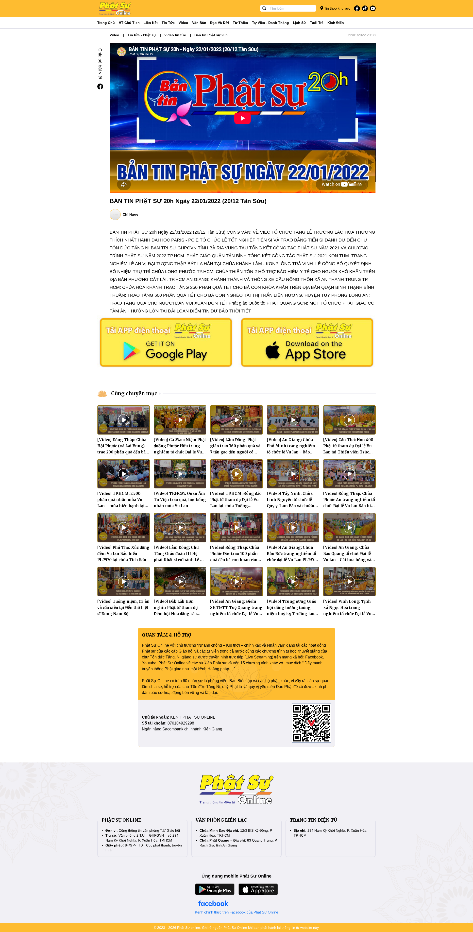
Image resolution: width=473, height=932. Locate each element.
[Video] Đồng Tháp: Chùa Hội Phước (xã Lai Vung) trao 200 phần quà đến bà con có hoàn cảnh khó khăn (121, 452)
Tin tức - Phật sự (142, 35)
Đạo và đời (219, 23)
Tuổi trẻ (316, 23)
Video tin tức (175, 35)
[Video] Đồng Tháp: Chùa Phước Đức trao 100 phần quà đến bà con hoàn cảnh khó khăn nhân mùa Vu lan (235, 559)
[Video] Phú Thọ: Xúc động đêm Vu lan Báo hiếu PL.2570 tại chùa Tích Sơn (123, 553)
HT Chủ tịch (129, 23)
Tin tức (168, 23)
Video (183, 23)
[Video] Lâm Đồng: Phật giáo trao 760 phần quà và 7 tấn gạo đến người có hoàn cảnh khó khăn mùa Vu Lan (235, 452)
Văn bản (199, 23)
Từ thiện (240, 23)
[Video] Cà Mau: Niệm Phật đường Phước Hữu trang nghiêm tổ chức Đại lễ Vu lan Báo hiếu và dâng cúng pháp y (180, 452)
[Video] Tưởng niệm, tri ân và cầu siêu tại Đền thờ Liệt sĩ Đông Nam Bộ (123, 607)
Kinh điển (335, 23)
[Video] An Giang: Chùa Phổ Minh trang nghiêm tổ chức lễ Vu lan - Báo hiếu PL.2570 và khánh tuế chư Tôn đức (292, 452)
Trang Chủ (106, 23)
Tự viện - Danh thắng (270, 23)
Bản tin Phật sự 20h (211, 35)
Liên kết (151, 23)
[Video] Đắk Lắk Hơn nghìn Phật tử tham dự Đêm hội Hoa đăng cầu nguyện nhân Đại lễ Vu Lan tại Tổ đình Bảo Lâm (180, 613)
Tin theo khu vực (336, 8)
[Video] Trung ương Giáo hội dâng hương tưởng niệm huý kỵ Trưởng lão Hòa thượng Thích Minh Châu (291, 613)
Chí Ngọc (130, 214)
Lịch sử (299, 23)
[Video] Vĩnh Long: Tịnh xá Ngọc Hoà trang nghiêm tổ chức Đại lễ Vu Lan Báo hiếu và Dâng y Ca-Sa (347, 613)
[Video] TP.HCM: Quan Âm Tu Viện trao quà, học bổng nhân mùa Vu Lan (180, 499)
